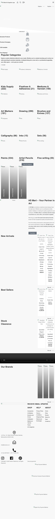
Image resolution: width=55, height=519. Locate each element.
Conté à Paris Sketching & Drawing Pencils (41, 303)
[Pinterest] (20, 458)
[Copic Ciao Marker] (50, 292)
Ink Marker (50, 297)
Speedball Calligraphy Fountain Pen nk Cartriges (50, 338)
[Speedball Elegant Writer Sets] (42, 323)
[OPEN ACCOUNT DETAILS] (17, 2)
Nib (50, 331)
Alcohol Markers (41, 244)
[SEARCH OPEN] (20, 2)
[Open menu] (53, 2)
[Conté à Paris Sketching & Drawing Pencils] (42, 292)
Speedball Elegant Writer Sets (41, 332)
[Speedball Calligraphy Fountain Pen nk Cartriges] (50, 324)
